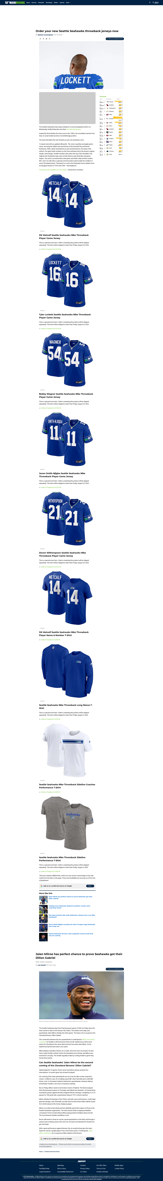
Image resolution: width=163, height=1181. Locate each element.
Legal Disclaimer (44, 1172)
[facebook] (149, 2)
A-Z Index (83, 1172)
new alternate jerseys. (73, 129)
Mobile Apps (119, 1165)
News (28, 2)
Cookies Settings (102, 1172)
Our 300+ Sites (101, 1165)
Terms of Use (101, 1168)
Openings (60, 1165)
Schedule (41, 2)
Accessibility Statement (65, 1172)
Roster (56, 2)
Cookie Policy (119, 1168)
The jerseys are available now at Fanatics (53, 170)
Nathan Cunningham (45, 35)
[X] (153, 2)
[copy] (49, 39)
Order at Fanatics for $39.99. (50, 640)
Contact (83, 1165)
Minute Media (30, 1176)
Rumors (34, 2)
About (41, 1165)
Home (41, 1151)
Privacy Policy (85, 1168)
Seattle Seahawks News (52, 1151)
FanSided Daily (44, 1168)
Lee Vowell (42, 965)
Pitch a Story (61, 1168)
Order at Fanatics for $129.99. (51, 249)
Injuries (62, 2)
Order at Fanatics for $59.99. (50, 792)
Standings (49, 2)
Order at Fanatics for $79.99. (50, 719)
